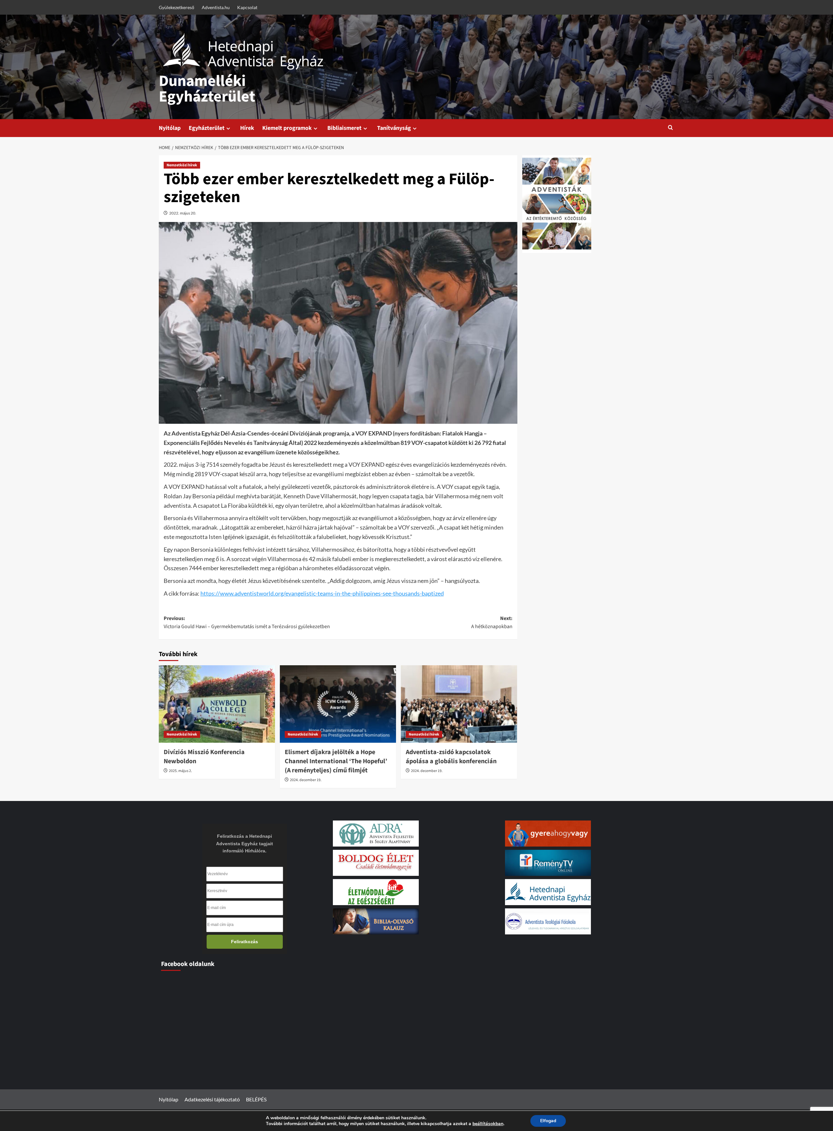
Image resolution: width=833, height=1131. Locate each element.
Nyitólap (170, 128)
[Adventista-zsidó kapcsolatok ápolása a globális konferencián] (459, 704)
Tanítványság (394, 128)
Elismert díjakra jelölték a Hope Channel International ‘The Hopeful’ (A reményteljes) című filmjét (336, 761)
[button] (670, 128)
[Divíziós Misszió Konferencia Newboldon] (217, 704)
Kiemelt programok (287, 128)
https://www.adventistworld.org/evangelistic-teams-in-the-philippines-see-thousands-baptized (322, 593)
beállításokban (487, 1124)
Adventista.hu (216, 7)
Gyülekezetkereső (176, 7)
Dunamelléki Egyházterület (207, 89)
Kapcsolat (247, 7)
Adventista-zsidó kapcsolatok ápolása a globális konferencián (451, 757)
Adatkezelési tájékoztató (212, 1099)
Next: (491, 622)
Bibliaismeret (344, 128)
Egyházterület (207, 128)
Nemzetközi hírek (182, 165)
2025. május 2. (180, 771)
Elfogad (548, 1121)
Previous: (247, 622)
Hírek (247, 128)
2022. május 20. (182, 213)
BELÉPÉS (256, 1099)
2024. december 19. (305, 780)
